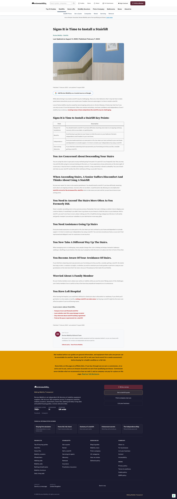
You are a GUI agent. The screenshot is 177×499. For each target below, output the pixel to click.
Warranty (65, 457)
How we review (95, 457)
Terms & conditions (124, 469)
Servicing (103, 13)
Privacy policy (122, 466)
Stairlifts (62, 9)
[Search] (74, 3)
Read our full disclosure (90, 374)
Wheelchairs (38, 457)
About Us (128, 9)
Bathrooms (111, 9)
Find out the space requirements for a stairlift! (68, 318)
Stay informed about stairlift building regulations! (69, 315)
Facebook (37, 413)
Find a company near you (123, 398)
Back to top (102, 485)
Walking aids (38, 460)
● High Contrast (123, 3)
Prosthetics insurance (69, 467)
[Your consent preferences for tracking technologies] (174, 496)
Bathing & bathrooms (41, 467)
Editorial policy (66, 344)
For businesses (123, 448)
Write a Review (138, 3)
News (89, 3)
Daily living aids (39, 473)
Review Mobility (57, 35)
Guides (82, 3)
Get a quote (66, 444)
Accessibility (122, 457)
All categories (94, 454)
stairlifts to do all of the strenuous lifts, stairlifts (68, 190)
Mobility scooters (39, 454)
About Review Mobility (77, 344)
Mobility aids (38, 464)
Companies (87, 13)
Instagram (45, 413)
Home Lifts (71, 9)
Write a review (123, 387)
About (97, 3)
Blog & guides (94, 444)
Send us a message (40, 486)
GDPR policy (122, 475)
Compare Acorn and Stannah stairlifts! (66, 311)
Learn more (109, 17)
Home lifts (37, 451)
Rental (96, 13)
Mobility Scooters (84, 9)
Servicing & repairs (68, 454)
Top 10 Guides (51, 9)
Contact (120, 454)
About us (121, 444)
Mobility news (94, 448)
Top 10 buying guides (41, 444)
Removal (111, 13)
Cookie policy (122, 472)
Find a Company (98, 9)
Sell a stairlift (66, 451)
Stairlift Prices (67, 13)
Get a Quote (78, 13)
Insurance (65, 464)
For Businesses (109, 3)
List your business (123, 403)
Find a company (95, 451)
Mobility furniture (40, 470)
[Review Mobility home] (41, 387)
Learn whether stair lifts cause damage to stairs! (69, 313)
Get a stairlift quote (123, 392)
